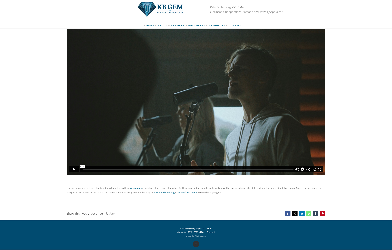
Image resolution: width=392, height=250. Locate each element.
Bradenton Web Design (196, 236)
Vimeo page (136, 187)
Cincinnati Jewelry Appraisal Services (196, 228)
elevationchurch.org (164, 192)
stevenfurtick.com (187, 192)
